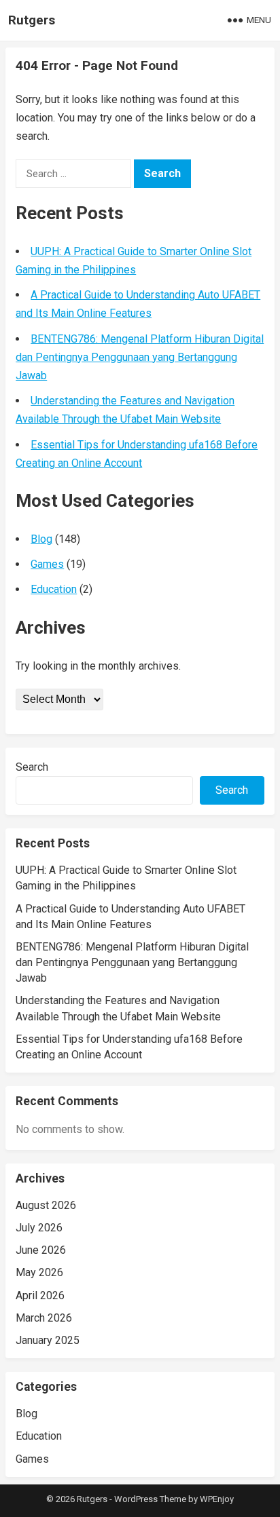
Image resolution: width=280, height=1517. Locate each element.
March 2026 (44, 1317)
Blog (41, 539)
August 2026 (46, 1205)
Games (47, 564)
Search (32, 767)
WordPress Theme (150, 1499)
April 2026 (40, 1295)
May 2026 (39, 1272)
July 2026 (39, 1227)
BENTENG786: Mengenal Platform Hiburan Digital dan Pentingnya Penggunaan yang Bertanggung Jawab (140, 357)
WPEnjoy (217, 1499)
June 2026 (41, 1250)
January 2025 (48, 1340)
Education (54, 589)
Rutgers (31, 20)
